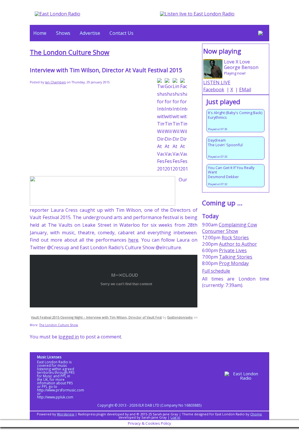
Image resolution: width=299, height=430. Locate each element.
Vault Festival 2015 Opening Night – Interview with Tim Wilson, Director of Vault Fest (96, 317)
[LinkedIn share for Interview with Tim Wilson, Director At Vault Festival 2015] (176, 125)
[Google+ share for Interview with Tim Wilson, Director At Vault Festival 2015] (168, 125)
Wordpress (65, 414)
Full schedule (216, 271)
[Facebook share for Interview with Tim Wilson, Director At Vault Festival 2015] (183, 125)
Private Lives (233, 250)
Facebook (213, 89)
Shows (63, 33)
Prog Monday (234, 263)
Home (39, 33)
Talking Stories (235, 257)
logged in (68, 336)
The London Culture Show (69, 52)
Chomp (256, 414)
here (133, 240)
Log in (175, 417)
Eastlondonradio (180, 317)
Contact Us (121, 33)
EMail (245, 89)
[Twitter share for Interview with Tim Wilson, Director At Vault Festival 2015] (160, 125)
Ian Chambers (55, 82)
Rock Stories (235, 237)
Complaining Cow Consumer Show (229, 227)
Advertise (90, 33)
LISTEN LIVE (216, 82)
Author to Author (238, 244)
